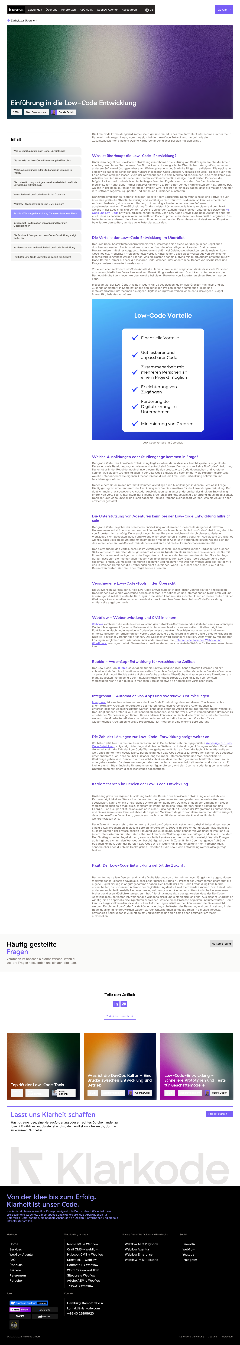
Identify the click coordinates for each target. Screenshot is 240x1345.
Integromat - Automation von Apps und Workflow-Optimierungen (41, 224)
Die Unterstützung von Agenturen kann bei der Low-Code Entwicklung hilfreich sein (45, 183)
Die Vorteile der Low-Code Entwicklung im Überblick (42, 160)
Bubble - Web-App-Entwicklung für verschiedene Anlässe (45, 213)
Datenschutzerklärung (191, 1337)
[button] (129, 10)
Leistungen (35, 10)
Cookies (212, 1337)
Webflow (97, 624)
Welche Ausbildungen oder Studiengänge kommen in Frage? (43, 171)
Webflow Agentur (107, 10)
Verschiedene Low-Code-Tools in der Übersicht (40, 194)
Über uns (51, 10)
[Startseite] (16, 9)
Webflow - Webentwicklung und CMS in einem (39, 204)
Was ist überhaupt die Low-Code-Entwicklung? (39, 151)
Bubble (122, 668)
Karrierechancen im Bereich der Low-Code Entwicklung (44, 247)
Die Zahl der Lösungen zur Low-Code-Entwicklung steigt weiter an (45, 236)
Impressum (227, 1337)
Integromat (99, 702)
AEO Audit (86, 10)
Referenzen (68, 10)
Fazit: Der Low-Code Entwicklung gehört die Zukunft (42, 257)
